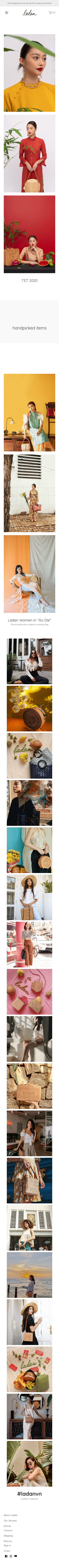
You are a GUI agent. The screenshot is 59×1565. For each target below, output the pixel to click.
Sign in (7, 1545)
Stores (7, 1526)
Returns (8, 1541)
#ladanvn (29, 1493)
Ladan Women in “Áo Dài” (29, 620)
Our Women (10, 1520)
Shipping (8, 1535)
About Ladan (11, 1515)
